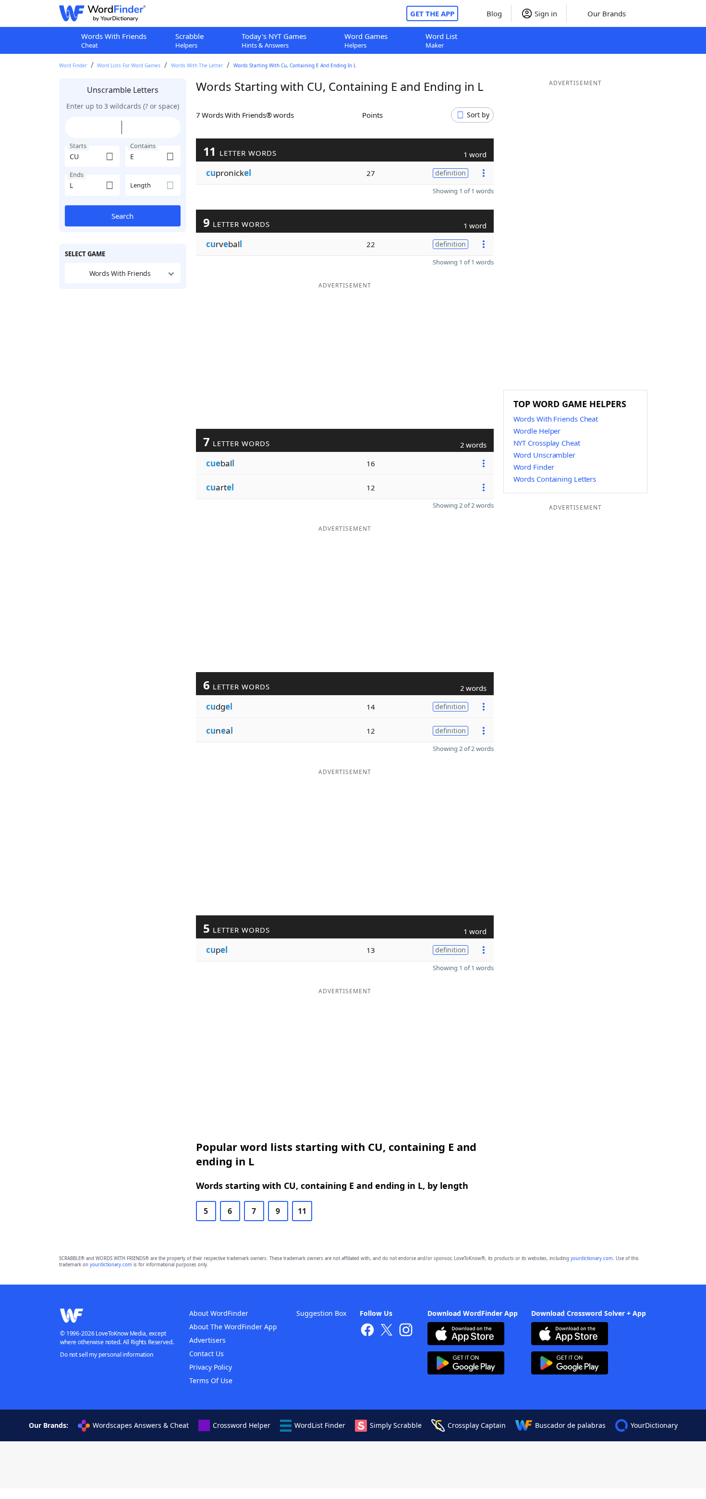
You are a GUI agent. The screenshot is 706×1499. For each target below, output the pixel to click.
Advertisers (207, 1340)
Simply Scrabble (396, 1425)
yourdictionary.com (592, 1258)
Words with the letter (197, 65)
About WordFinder (218, 1313)
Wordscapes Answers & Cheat (141, 1425)
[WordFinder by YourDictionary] (102, 13)
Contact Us (206, 1353)
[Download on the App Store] (465, 1335)
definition (450, 172)
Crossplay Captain (477, 1425)
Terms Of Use (210, 1380)
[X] (386, 1331)
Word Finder (73, 65)
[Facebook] (367, 1331)
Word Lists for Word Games (128, 65)
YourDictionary (654, 1425)
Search (122, 216)
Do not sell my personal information (106, 1354)
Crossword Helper (241, 1425)
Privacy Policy (210, 1367)
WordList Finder (319, 1425)
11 (302, 1211)
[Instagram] (406, 1331)
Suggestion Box (321, 1313)
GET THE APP (432, 13)
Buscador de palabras (570, 1425)
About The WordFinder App (233, 1326)
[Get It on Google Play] (465, 1364)
